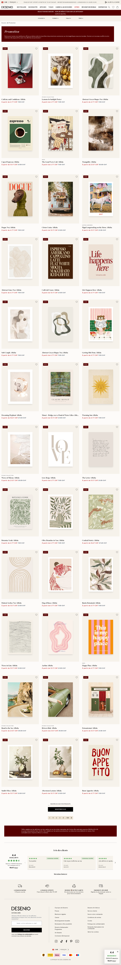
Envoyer (26, 930)
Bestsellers (21, 7)
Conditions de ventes (94, 917)
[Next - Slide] (115, 862)
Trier (80, 18)
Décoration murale (89, 7)
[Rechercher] (109, 7)
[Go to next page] (71, 818)
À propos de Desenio (61, 908)
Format (54, 18)
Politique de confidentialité (25, 934)
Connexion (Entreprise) (62, 936)
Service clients (92, 911)
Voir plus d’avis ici (60, 874)
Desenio (4, 23)
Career (57, 917)
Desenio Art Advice (94, 908)
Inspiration (102, 7)
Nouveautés (33, 7)
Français (13, 2)
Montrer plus (60, 809)
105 (68, 818)
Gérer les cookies (93, 932)
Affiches (43, 7)
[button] (111, 956)
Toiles (50, 7)
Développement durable (62, 921)
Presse (57, 911)
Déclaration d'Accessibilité (63, 924)
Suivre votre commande (95, 914)
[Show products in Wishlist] (113, 7)
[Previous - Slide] (25, 862)
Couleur (41, 18)
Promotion (12, 23)
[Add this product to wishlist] (36, 48)
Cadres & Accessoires (64, 7)
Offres (76, 7)
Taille (68, 18)
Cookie (90, 921)
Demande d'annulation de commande (96, 927)
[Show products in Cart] (117, 7)
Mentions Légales (60, 914)
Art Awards (58, 932)
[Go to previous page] (49, 818)
